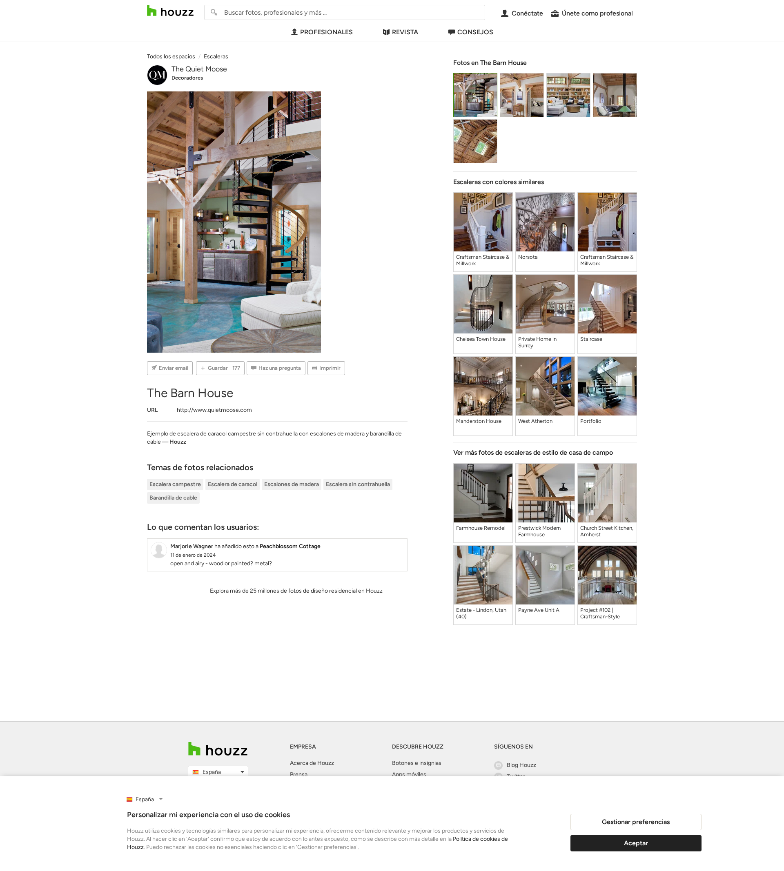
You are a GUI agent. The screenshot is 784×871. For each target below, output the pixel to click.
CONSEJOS (475, 32)
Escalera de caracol (232, 484)
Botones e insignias (416, 763)
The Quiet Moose (199, 68)
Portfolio (590, 421)
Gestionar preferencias (636, 822)
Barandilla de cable (173, 497)
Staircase (591, 339)
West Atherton (535, 421)
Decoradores (187, 78)
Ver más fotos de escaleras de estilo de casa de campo (533, 452)
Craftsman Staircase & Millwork (482, 260)
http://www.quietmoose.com (214, 410)
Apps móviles (409, 774)
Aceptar (636, 843)
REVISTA (405, 32)
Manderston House (478, 421)
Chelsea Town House (481, 339)
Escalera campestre (175, 484)
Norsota (528, 257)
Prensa (298, 774)
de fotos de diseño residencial (319, 590)
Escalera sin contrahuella (358, 484)
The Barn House (503, 63)
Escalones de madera (291, 484)
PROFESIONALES (326, 32)
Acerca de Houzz (312, 763)
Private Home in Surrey (537, 342)
